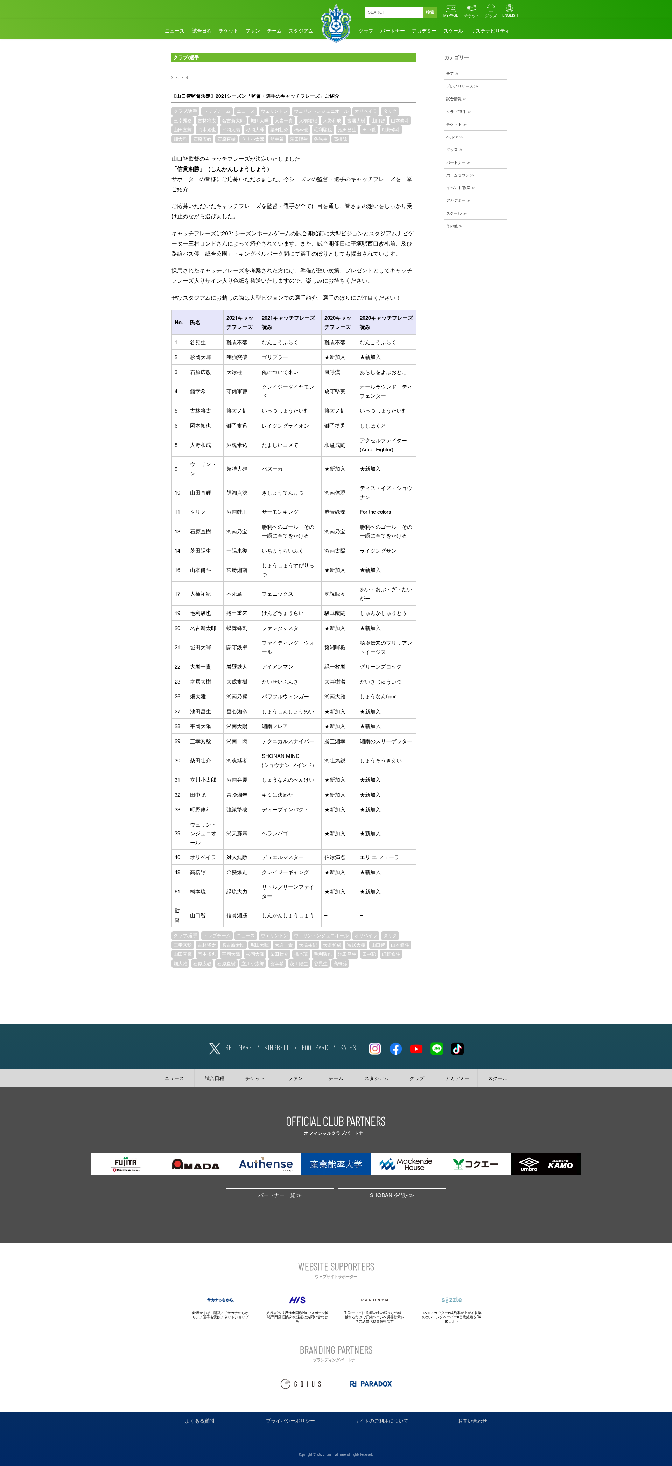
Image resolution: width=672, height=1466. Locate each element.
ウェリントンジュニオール (321, 111)
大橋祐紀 (308, 120)
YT (416, 1047)
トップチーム (217, 111)
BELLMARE (238, 1047)
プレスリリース (459, 86)
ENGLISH (510, 15)
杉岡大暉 (255, 129)
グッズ (491, 15)
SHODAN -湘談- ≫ (392, 1194)
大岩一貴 (284, 120)
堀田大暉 (260, 120)
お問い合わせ (472, 1420)
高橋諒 (340, 139)
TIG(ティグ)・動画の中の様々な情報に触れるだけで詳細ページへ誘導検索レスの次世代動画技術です (374, 1316)
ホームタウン (457, 175)
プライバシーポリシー (290, 1420)
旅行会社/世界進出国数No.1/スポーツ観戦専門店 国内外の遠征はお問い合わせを (297, 1316)
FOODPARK (315, 1047)
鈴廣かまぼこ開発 (206, 1312)
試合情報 (454, 98)
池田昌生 (347, 129)
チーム (274, 30)
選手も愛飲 (211, 1316)
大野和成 (332, 120)
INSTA (374, 1047)
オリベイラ (366, 111)
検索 (430, 12)
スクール (453, 30)
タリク (390, 111)
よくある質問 (199, 1420)
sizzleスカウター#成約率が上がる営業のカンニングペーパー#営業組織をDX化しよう (452, 1316)
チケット (471, 15)
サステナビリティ (490, 30)
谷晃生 (321, 139)
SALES (348, 1047)
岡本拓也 (207, 129)
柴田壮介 (279, 129)
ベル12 (452, 136)
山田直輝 (183, 129)
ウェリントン (274, 111)
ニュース (174, 30)
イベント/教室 (458, 187)
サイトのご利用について (381, 1420)
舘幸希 (277, 139)
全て (450, 73)
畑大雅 (180, 139)
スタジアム (301, 30)
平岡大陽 (231, 129)
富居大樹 (356, 120)
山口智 (378, 120)
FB (395, 1047)
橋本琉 (301, 129)
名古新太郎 (233, 120)
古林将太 (207, 120)
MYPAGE (450, 15)
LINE (436, 1047)
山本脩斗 (400, 120)
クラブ (366, 30)
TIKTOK (457, 1047)
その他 (452, 225)
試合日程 (202, 30)
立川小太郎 (252, 139)
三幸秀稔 (183, 120)
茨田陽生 (299, 139)
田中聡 (369, 129)
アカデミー (424, 30)
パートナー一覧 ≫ (280, 1194)
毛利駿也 (323, 129)
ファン (252, 30)
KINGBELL (277, 1047)
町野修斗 (391, 129)
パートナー (392, 30)
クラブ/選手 (185, 111)
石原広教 (202, 139)
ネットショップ (236, 1316)
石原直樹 (226, 139)
